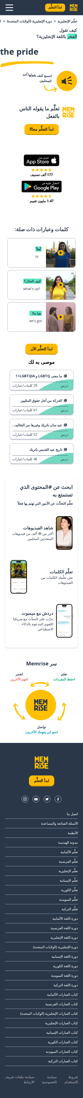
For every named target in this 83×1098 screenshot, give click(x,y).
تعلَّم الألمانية (69, 852)
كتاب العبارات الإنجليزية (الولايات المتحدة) (49, 1013)
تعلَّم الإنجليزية (67, 21)
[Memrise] (74, 8)
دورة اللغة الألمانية (65, 918)
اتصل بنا (72, 814)
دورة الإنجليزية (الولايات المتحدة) (29, 21)
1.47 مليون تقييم (41, 201)
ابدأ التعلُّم (55, 7)
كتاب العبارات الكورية (63, 1042)
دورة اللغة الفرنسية (64, 928)
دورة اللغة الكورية (65, 966)
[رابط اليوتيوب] (36, 799)
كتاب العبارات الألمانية (62, 994)
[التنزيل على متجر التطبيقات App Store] (41, 160)
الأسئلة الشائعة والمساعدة (59, 823)
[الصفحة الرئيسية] (68, 112)
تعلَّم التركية (70, 909)
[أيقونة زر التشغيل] (60, 252)
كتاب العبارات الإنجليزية (61, 1023)
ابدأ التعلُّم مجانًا (42, 129)
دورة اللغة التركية (65, 985)
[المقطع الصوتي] (67, 81)
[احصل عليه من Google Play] (41, 186)
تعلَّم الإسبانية (69, 880)
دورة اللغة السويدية (64, 975)
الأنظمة (73, 833)
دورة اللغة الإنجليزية (64, 937)
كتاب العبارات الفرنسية (61, 1004)
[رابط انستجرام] (24, 799)
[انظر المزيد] (9, 8)
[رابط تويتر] (47, 799)
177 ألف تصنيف (41, 174)
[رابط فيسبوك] (58, 799)
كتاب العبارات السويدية (62, 1051)
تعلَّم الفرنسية (68, 861)
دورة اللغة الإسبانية (65, 956)
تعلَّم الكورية (69, 890)
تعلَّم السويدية (68, 899)
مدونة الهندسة (68, 842)
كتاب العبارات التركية (63, 1061)
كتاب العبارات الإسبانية (62, 1032)
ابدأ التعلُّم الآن (41, 348)
